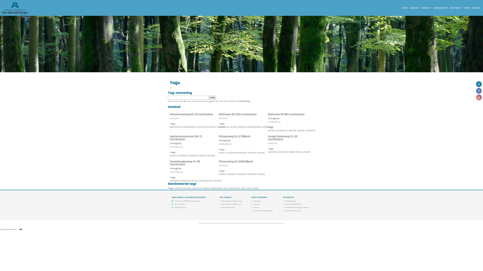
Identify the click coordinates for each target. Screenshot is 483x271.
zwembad (310, 130)
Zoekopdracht (440, 7)
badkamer (197, 188)
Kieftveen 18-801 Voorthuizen (286, 114)
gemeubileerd (189, 126)
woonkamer (234, 188)
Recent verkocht (228, 207)
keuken (206, 188)
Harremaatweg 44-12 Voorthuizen (191, 114)
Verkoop (256, 204)
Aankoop (257, 201)
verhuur (212, 126)
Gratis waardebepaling (263, 211)
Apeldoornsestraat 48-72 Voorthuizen (186, 138)
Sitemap (259, 223)
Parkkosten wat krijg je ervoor (297, 207)
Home (405, 7)
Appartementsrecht (293, 204)
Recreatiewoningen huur (231, 204)
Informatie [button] (455, 7)
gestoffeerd (176, 126)
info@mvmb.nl (180, 207)
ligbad (292, 151)
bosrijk (307, 151)
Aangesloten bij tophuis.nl (246, 223)
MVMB (467, 7)
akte (243, 188)
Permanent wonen (293, 211)
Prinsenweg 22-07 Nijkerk (234, 136)
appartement (206, 180)
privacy (271, 130)
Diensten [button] (425, 7)
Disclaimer (267, 223)
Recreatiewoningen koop (231, 201)
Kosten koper (290, 201)
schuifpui (280, 130)
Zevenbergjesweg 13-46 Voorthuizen (185, 163)
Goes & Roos (211, 223)
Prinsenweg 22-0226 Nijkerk (236, 161)
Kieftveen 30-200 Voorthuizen (238, 114)
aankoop (242, 152)
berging (242, 126)
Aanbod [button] (413, 7)
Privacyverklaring (278, 223)
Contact (476, 7)
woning (255, 188)
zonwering (202, 126)
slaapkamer (217, 188)
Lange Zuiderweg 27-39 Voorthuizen (282, 138)
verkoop (252, 152)
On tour (256, 207)
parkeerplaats (254, 126)
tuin (225, 188)
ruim (249, 188)
